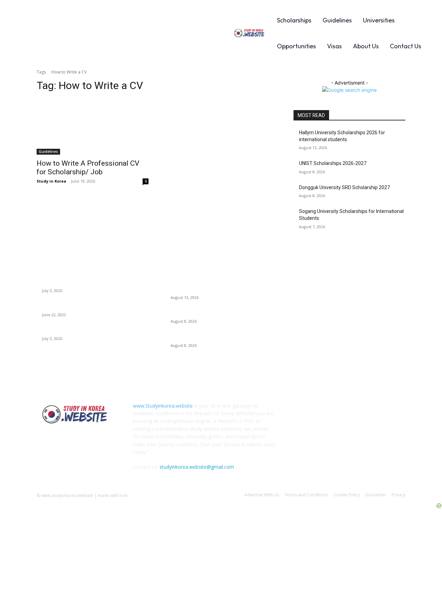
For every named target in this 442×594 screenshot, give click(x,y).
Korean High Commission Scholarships (84, 282)
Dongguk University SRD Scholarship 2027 (344, 187)
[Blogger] (300, 410)
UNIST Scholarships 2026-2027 (332, 163)
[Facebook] (317, 410)
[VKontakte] (368, 410)
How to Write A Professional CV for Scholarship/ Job (88, 167)
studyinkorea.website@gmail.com (197, 467)
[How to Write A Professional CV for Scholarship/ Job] (92, 127)
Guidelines (48, 151)
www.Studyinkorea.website (163, 405)
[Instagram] (351, 410)
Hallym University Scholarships (75, 306)
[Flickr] (334, 410)
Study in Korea (51, 181)
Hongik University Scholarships (75, 330)
